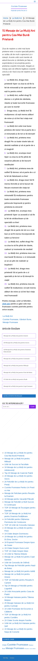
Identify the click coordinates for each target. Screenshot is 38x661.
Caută (32, 406)
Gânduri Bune (25, 319)
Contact (12, 658)
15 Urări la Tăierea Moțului (15, 554)
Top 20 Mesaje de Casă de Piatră (18, 473)
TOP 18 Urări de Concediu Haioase (19, 525)
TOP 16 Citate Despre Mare (16, 551)
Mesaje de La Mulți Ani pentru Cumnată (17, 358)
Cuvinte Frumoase (19, 6)
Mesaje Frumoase (10, 322)
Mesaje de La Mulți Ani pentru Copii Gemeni (18, 386)
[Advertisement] (19, 430)
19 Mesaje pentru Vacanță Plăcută (19, 499)
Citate (4, 645)
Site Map (5, 658)
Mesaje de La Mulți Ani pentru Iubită (19, 571)
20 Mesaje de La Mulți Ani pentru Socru (16, 343)
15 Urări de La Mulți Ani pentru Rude (15, 379)
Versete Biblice (32, 648)
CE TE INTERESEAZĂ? (12, 403)
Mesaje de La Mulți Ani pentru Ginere (16, 336)
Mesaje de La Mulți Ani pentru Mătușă (16, 365)
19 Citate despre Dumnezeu (16, 534)
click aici (6, 304)
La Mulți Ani (17, 18)
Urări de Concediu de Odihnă (16, 562)
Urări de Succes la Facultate (16, 464)
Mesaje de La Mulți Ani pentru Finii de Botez (18, 372)
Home (5, 18)
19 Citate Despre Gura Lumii (16, 548)
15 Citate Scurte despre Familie (17, 620)
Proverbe (26, 648)
